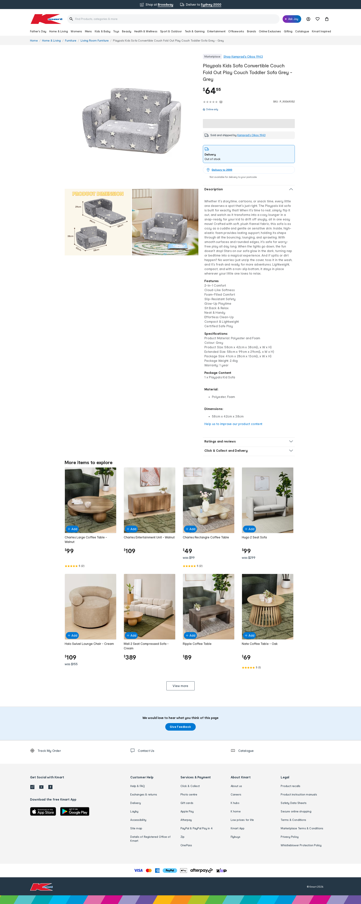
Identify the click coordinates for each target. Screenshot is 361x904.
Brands (251, 31)
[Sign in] (308, 19)
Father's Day (38, 31)
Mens (88, 31)
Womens (76, 31)
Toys (116, 31)
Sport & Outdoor (171, 31)
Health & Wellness (145, 31)
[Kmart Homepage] (46, 19)
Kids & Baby (102, 31)
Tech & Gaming (195, 31)
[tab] (249, 154)
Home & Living (58, 31)
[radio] (131, 121)
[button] (327, 19)
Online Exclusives (270, 31)
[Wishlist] (317, 19)
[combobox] (173, 19)
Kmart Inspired (321, 31)
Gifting (288, 31)
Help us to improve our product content (233, 424)
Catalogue (302, 31)
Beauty (126, 31)
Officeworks (236, 31)
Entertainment (216, 31)
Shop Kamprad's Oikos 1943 (243, 56)
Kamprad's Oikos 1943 (251, 135)
